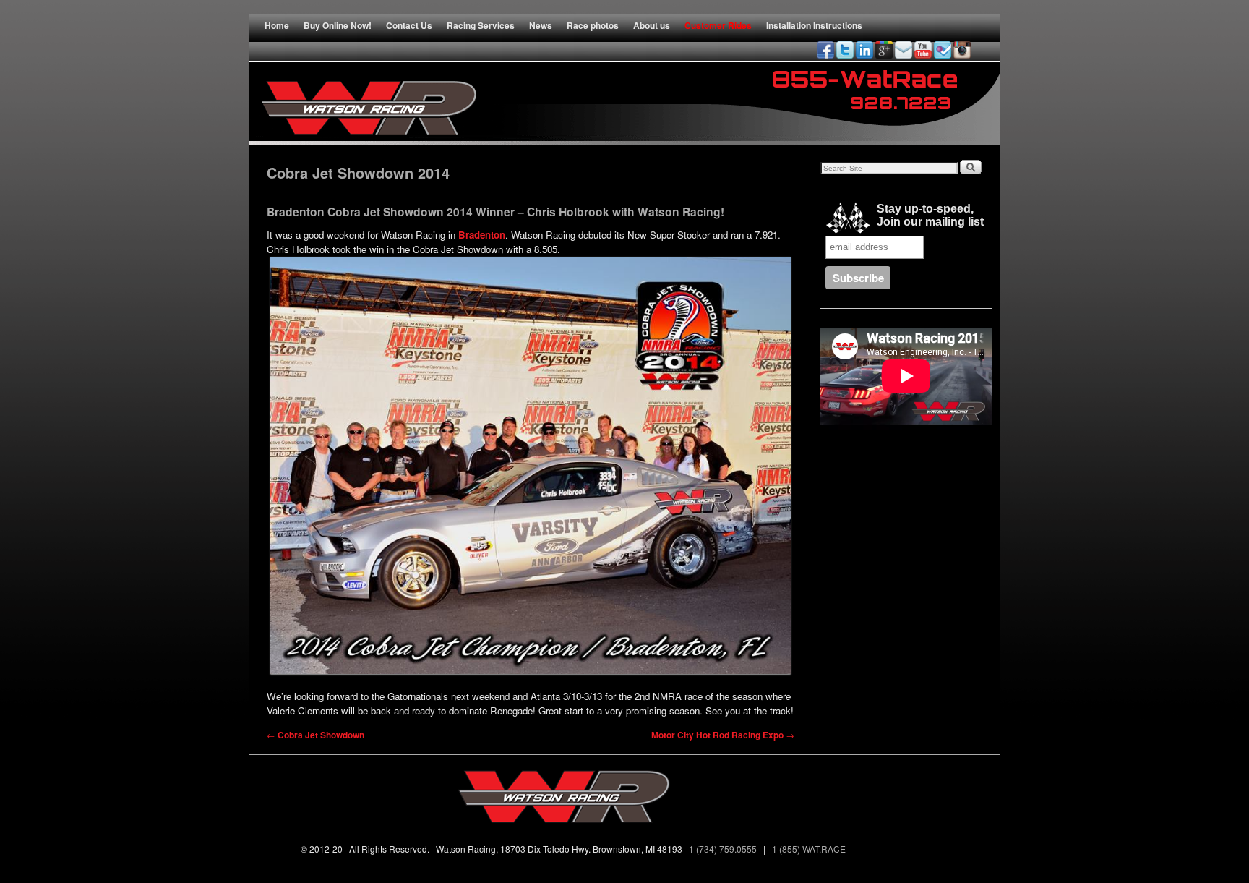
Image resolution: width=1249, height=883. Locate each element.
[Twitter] (845, 49)
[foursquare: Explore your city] (942, 49)
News (540, 25)
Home (277, 25)
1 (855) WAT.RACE (811, 849)
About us (651, 25)
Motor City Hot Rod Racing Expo (722, 735)
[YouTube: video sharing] (923, 49)
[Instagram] (962, 49)
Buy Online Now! (338, 25)
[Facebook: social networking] (825, 49)
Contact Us (409, 25)
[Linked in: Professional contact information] (864, 49)
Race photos (593, 25)
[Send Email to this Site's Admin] (903, 49)
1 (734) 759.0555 (724, 849)
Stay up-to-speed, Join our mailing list (927, 215)
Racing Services (481, 25)
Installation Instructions (814, 25)
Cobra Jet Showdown (315, 735)
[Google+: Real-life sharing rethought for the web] (884, 49)
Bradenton (481, 235)
